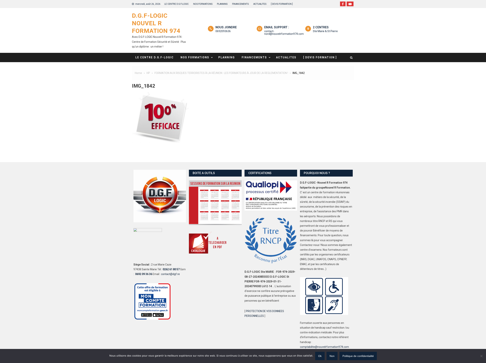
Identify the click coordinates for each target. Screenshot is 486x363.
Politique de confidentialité (358, 355)
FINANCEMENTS (240, 4)
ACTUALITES (259, 4)
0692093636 (223, 31)
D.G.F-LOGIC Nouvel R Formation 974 (156, 23)
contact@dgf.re (170, 274)
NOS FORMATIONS (202, 4)
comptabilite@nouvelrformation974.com (324, 346)
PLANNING (222, 4)
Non (332, 355)
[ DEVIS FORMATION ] (282, 4)
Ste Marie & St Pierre (325, 31)
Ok (320, 355)
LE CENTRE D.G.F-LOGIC (176, 4)
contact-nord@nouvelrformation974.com (284, 32)
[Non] (481, 356)
